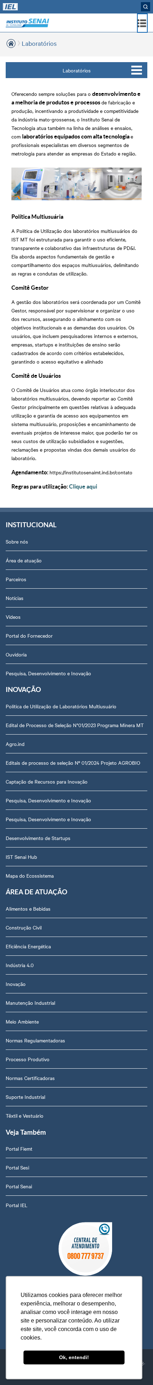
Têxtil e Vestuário (24, 1115)
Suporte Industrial (25, 1096)
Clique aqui (83, 486)
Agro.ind (15, 743)
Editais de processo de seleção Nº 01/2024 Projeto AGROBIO (73, 762)
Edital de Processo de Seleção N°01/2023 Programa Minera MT (75, 725)
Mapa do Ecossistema (30, 875)
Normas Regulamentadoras (35, 1040)
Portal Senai (19, 1186)
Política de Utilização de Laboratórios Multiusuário (61, 706)
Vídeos (13, 616)
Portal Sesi (17, 1167)
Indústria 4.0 (20, 965)
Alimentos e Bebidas (28, 908)
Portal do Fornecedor (29, 635)
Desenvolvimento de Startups (38, 837)
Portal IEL (16, 1205)
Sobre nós (17, 541)
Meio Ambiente (22, 1021)
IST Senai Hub (21, 856)
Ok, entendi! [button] (74, 1357)
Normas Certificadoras (30, 1077)
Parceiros (16, 579)
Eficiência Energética (28, 946)
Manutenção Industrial (30, 1002)
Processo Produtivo (27, 1059)
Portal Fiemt (19, 1148)
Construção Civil (24, 927)
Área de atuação (24, 560)
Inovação (16, 983)
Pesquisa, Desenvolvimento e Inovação (48, 673)
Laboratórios (77, 70)
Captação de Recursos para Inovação (47, 781)
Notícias (14, 597)
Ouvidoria (16, 654)
